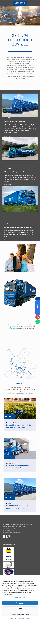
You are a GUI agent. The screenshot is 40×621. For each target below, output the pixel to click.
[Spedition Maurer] (20, 3)
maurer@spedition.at (14, 532)
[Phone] (37, 321)
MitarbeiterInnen (14, 328)
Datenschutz (20, 618)
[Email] (37, 317)
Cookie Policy (12, 618)
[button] (37, 578)
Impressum (28, 618)
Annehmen (20, 603)
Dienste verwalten (19, 597)
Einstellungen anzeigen (20, 614)
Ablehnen (20, 609)
